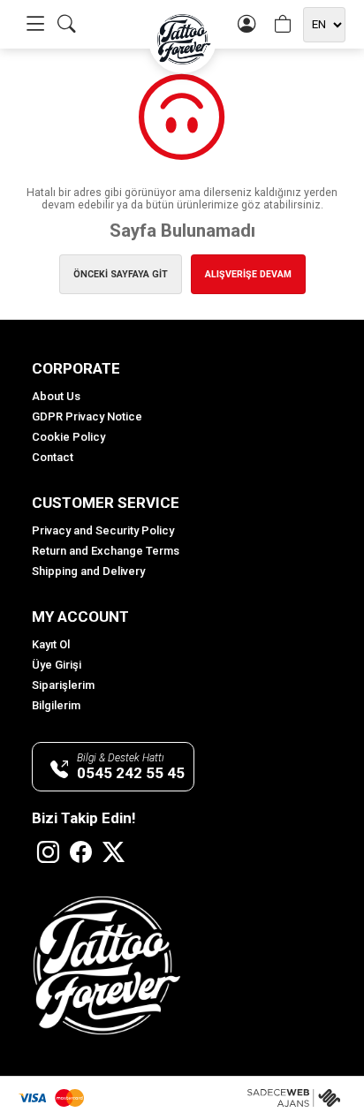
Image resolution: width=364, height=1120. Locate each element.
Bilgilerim (56, 705)
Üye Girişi (56, 664)
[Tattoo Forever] (182, 39)
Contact (52, 457)
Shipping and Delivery (88, 571)
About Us (56, 396)
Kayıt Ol (51, 644)
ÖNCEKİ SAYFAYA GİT (120, 274)
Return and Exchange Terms (105, 550)
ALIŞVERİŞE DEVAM (248, 274)
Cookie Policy (68, 436)
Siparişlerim (63, 685)
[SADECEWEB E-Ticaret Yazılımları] (296, 1098)
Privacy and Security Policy (103, 530)
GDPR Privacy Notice (87, 416)
